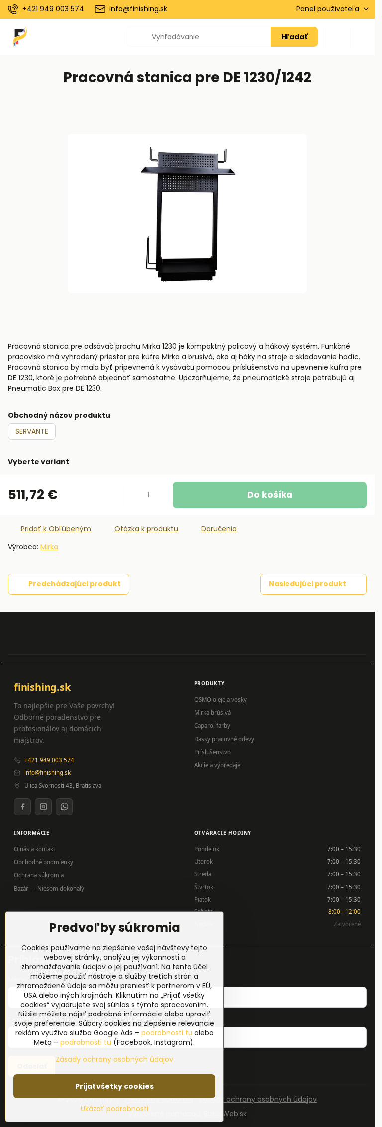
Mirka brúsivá (212, 712)
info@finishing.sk (47, 772)
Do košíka (269, 495)
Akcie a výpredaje (217, 765)
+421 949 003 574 (49, 760)
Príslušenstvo (212, 752)
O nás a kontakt (34, 849)
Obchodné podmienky (43, 862)
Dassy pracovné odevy (224, 739)
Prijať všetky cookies (114, 1086)
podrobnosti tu (166, 1033)
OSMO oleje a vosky (220, 699)
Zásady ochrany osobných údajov (258, 1099)
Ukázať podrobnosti (114, 1109)
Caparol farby (212, 725)
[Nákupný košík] (338, 37)
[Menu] (363, 37)
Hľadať (294, 37)
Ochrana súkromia (39, 875)
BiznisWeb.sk (225, 1114)
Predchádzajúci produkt (74, 584)
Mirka (49, 547)
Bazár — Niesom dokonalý (49, 888)
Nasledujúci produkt (307, 584)
